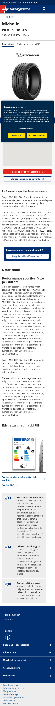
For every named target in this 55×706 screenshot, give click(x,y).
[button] (49, 9)
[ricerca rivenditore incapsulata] (44, 9)
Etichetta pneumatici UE (28, 44)
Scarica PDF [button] (8, 485)
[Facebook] (7, 637)
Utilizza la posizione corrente (25, 179)
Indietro (10, 16)
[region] (27, 121)
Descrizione (8, 44)
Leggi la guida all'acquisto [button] (25, 256)
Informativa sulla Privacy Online (38, 121)
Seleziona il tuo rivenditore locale (27, 171)
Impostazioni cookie (27, 128)
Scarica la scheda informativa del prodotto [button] (19, 479)
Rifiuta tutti (16, 135)
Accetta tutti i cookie (37, 135)
